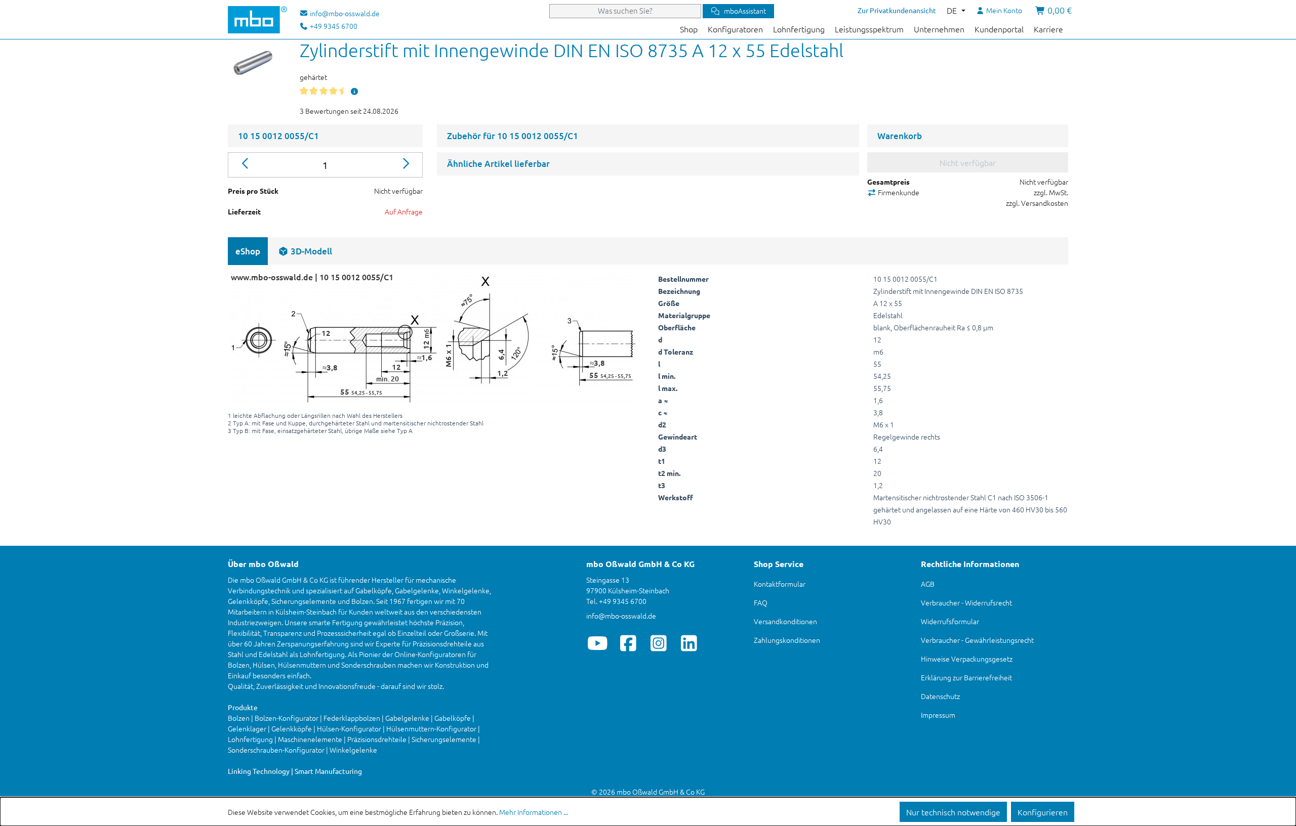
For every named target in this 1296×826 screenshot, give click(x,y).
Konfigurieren (1043, 811)
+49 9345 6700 (332, 26)
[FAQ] (354, 91)
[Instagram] (658, 643)
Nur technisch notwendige (953, 811)
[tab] (305, 251)
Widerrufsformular (950, 621)
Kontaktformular (779, 584)
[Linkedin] (688, 643)
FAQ (760, 602)
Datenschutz (940, 696)
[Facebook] (628, 643)
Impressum (938, 715)
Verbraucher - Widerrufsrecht (966, 602)
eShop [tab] (247, 251)
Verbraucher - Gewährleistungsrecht (977, 640)
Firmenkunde (897, 192)
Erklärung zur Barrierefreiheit (966, 677)
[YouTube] (597, 643)
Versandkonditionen (785, 621)
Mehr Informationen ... (533, 812)
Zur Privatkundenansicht (897, 10)
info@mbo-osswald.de (621, 616)
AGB (928, 584)
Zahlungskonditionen (787, 640)
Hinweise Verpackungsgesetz (966, 659)
